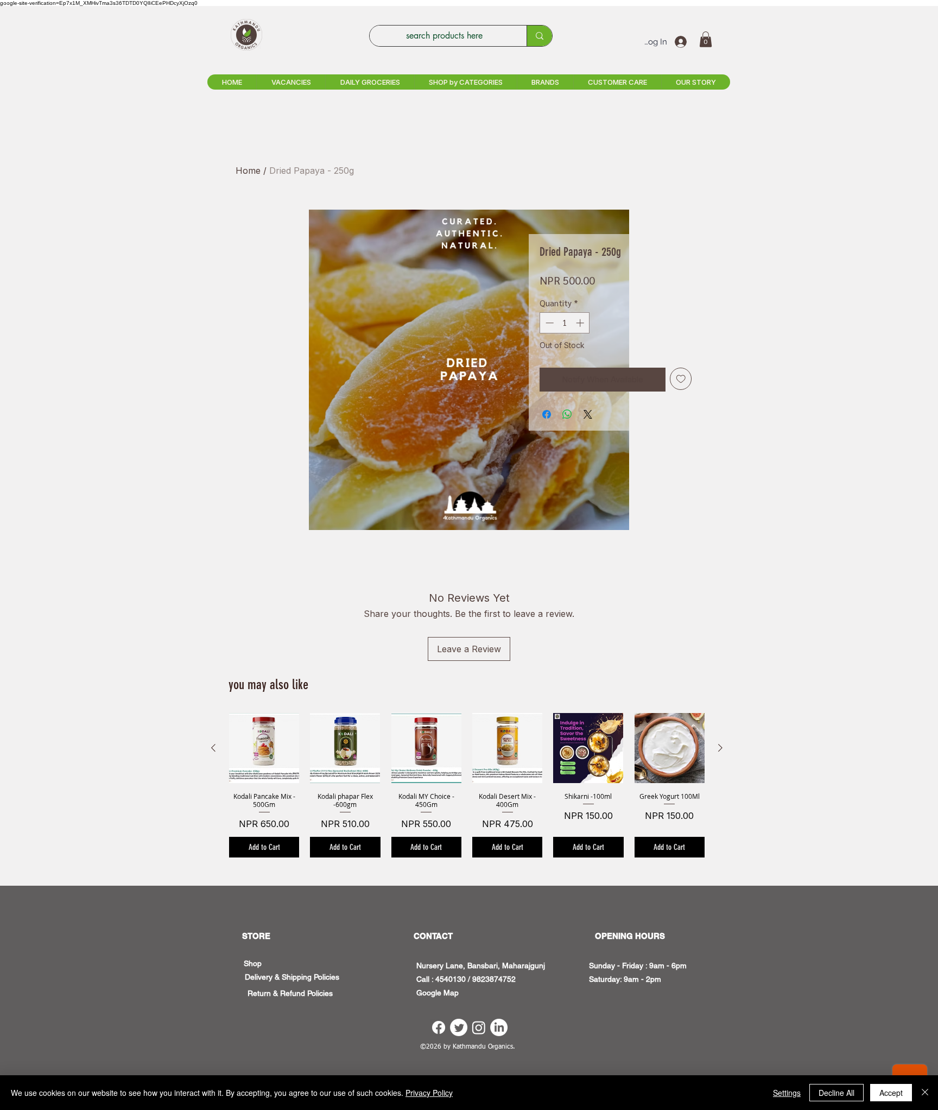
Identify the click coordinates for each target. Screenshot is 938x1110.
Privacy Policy (429, 1092)
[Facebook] (438, 1027)
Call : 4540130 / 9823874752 (466, 979)
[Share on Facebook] (546, 414)
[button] (705, 39)
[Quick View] (264, 748)
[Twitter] (458, 1027)
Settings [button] (787, 1092)
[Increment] (581, 323)
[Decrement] (548, 323)
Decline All (836, 1092)
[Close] (924, 1092)
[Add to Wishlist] (681, 379)
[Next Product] (720, 747)
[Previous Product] (213, 747)
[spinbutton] (565, 323)
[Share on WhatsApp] (567, 414)
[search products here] (539, 36)
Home (248, 170)
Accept (891, 1092)
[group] (467, 785)
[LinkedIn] (499, 1027)
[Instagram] (478, 1027)
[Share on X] (587, 414)
